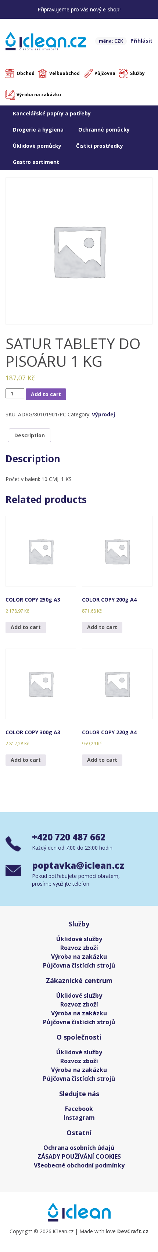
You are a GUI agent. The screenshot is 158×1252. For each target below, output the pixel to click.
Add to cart (46, 394)
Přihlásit (141, 40)
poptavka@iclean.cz (78, 865)
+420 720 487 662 (68, 837)
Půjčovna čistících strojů (79, 965)
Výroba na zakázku (39, 95)
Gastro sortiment (36, 161)
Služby (137, 73)
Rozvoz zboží (79, 948)
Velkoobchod (64, 73)
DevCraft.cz (132, 1231)
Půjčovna (104, 73)
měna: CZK (111, 41)
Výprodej (103, 414)
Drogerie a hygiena (38, 129)
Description (29, 435)
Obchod (26, 73)
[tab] (29, 435)
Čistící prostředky (99, 145)
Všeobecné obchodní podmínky (79, 1165)
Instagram (79, 1117)
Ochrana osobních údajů (79, 1148)
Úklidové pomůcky (37, 145)
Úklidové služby (79, 939)
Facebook (79, 1109)
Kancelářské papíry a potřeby (52, 113)
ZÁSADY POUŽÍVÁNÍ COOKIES (79, 1156)
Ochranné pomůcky (104, 129)
